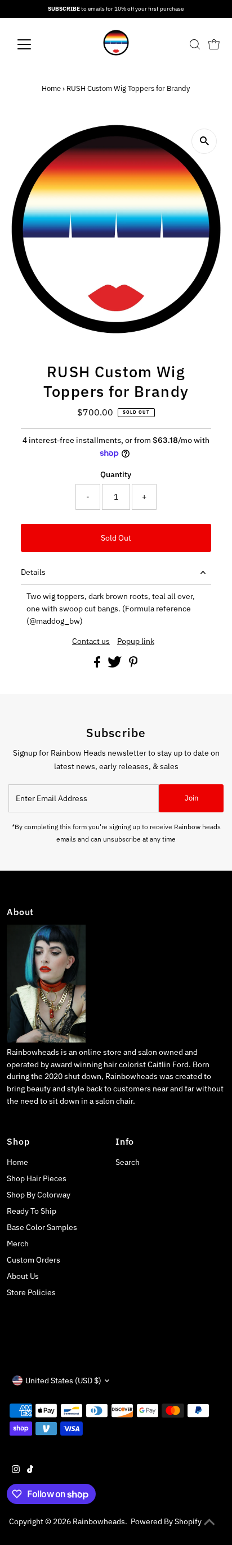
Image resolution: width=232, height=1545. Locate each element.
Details (33, 572)
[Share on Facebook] (98, 665)
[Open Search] (195, 44)
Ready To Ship (31, 1211)
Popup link (135, 642)
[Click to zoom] (204, 141)
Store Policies (31, 1292)
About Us (23, 1276)
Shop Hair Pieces (36, 1178)
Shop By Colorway (38, 1195)
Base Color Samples (42, 1227)
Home (51, 88)
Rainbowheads (99, 1521)
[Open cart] (214, 44)
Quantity (115, 474)
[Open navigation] (35, 44)
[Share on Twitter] (115, 665)
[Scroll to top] (209, 1522)
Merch (18, 1243)
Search (127, 1162)
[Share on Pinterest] (133, 665)
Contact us (91, 642)
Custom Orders (33, 1260)
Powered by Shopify (166, 1521)
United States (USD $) (63, 1380)
